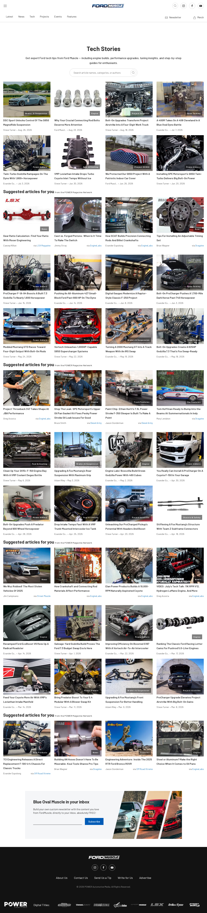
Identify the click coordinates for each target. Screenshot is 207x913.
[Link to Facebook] (192, 6)
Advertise (145, 877)
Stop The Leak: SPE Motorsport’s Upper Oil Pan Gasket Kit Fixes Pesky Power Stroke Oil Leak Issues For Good (77, 413)
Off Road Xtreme (42, 773)
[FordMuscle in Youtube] (112, 867)
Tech (32, 16)
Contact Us (81, 877)
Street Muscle (43, 596)
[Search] (133, 73)
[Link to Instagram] (183, 6)
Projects (44, 16)
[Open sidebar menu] (5, 6)
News (21, 16)
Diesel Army (96, 423)
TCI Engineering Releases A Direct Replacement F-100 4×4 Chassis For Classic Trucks (24, 764)
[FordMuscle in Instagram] (95, 867)
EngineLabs (96, 245)
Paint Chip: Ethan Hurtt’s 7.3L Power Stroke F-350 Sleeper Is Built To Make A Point (127, 413)
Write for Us (125, 877)
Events (58, 16)
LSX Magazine (43, 245)
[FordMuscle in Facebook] (103, 867)
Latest (9, 16)
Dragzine (199, 245)
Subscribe (94, 821)
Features (71, 16)
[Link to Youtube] (201, 6)
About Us (61, 877)
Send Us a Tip (102, 877)
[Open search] (175, 6)
